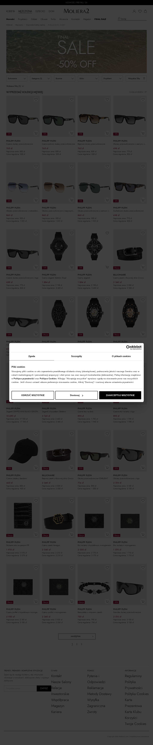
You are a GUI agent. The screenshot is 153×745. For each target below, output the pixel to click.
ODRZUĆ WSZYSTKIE (33, 395)
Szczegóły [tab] (76, 356)
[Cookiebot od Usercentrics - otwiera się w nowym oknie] (128, 347)
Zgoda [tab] (31, 356)
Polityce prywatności (24, 379)
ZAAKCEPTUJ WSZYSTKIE (120, 395)
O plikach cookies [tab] (121, 356)
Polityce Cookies (48, 379)
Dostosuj (74, 395)
